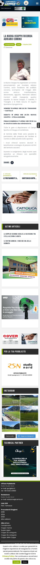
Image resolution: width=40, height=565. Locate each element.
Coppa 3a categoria (9, 535)
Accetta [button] (16, 562)
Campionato (9, 44)
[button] (37, 3)
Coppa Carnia (6, 528)
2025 (3, 512)
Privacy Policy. (8, 556)
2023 (3, 517)
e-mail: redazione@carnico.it (12, 499)
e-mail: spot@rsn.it (8, 488)
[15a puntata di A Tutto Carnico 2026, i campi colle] (20, 413)
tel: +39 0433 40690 (8, 491)
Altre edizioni (5, 519)
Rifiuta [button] (25, 562)
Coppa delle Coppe (8, 537)
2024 (3, 514)
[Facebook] (12, 162)
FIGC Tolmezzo (6, 506)
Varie (18, 44)
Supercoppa (5, 530)
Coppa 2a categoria (9, 533)
